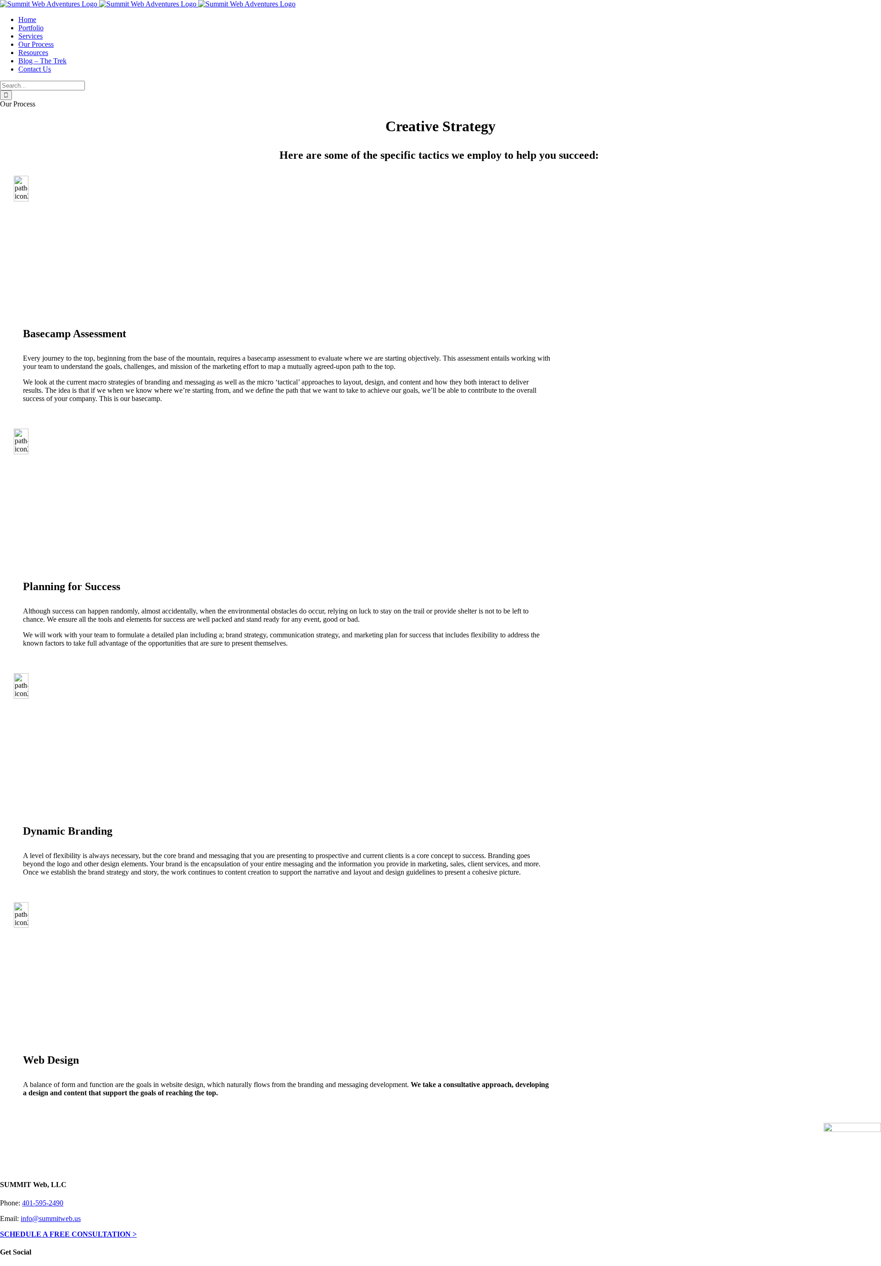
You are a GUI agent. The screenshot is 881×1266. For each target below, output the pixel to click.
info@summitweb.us (51, 1218)
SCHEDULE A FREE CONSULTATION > (68, 1234)
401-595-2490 (42, 1203)
